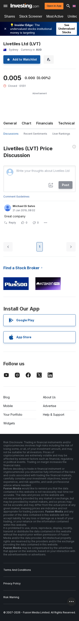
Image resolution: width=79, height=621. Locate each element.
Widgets (9, 423)
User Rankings (61, 133)
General (10, 123)
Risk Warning (11, 597)
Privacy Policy (12, 583)
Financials (44, 123)
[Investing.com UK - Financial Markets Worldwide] (25, 5)
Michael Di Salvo (24, 206)
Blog (6, 397)
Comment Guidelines (16, 196)
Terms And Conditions (17, 569)
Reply (12, 222)
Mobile (8, 406)
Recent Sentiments (35, 133)
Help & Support (53, 414)
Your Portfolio (12, 414)
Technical (66, 123)
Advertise (49, 406)
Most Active (54, 16)
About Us (49, 397)
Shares (9, 16)
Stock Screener (30, 16)
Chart (26, 123)
